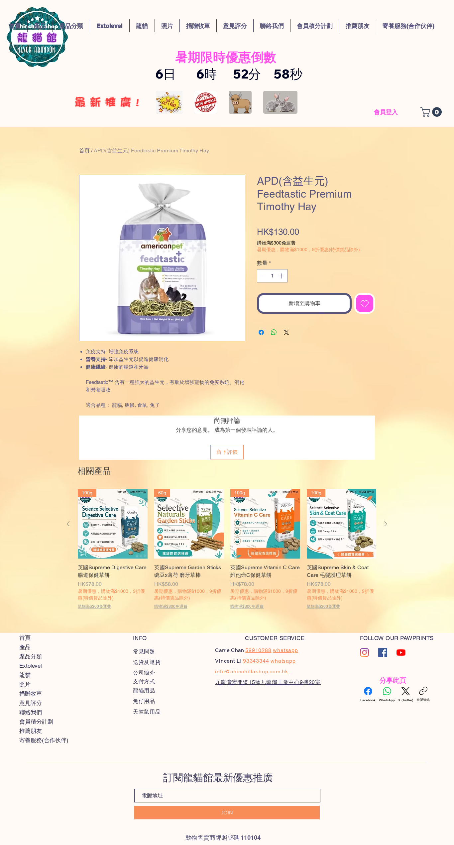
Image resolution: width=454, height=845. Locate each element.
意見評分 (30, 703)
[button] (225, 57)
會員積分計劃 (36, 721)
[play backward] (164, 102)
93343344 (256, 661)
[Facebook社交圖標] (382, 652)
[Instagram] (364, 652)
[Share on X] (286, 332)
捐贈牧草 (30, 693)
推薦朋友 (30, 731)
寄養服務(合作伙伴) (43, 740)
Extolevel (30, 665)
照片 (25, 684)
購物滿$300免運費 (276, 243)
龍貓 (25, 675)
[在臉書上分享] (261, 332)
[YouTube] (401, 652)
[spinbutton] (272, 275)
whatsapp (283, 661)
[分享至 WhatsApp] (274, 332)
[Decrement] (262, 275)
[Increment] (281, 275)
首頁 (84, 150)
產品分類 (30, 656)
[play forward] (289, 102)
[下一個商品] (386, 524)
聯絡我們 (30, 712)
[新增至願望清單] (364, 303)
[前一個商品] (68, 524)
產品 (25, 647)
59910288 (258, 650)
